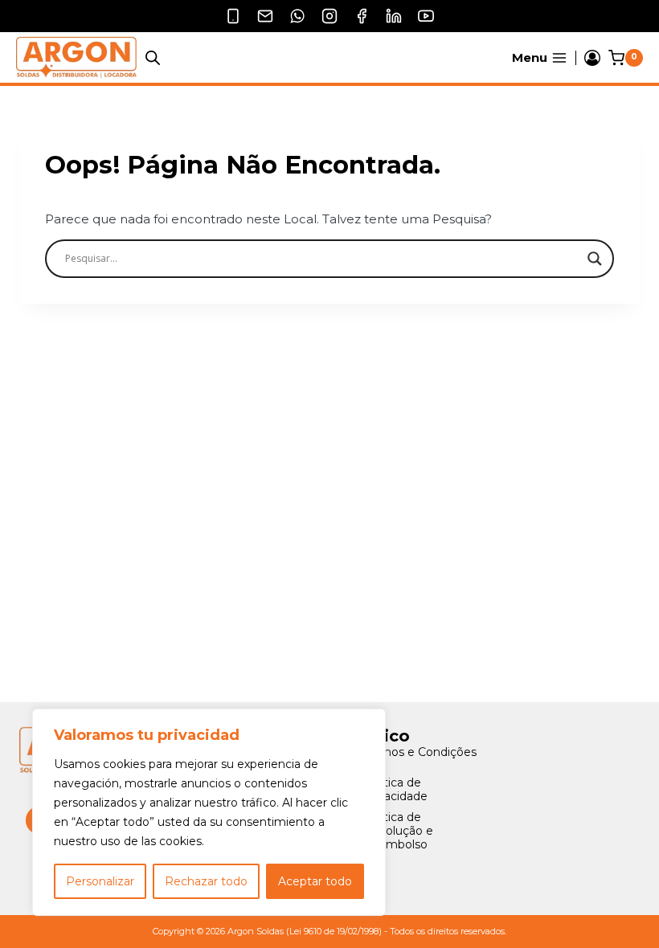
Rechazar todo (206, 881)
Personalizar (100, 881)
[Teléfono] (233, 16)
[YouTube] (426, 16)
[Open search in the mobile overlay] (153, 57)
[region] (209, 812)
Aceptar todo (315, 881)
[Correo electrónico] (265, 16)
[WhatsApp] (297, 16)
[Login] (592, 58)
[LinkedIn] (394, 16)
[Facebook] (362, 16)
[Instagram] (329, 16)
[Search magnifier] (594, 258)
